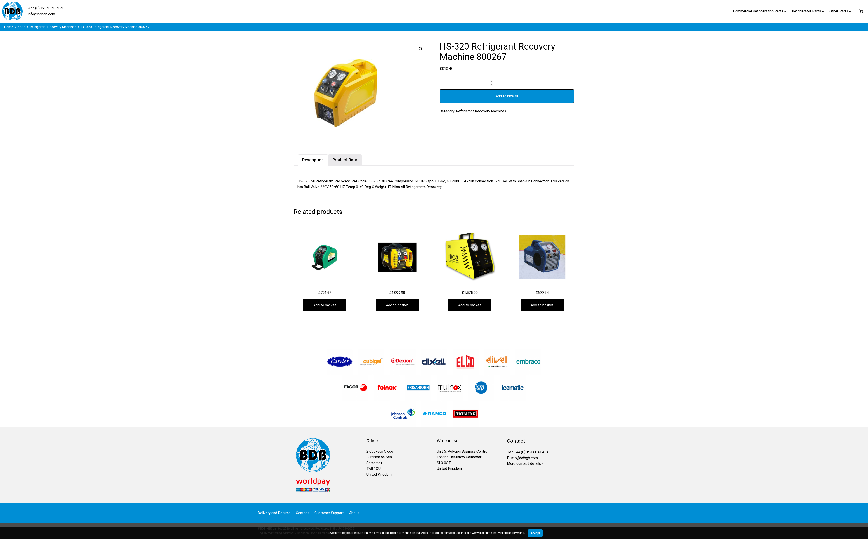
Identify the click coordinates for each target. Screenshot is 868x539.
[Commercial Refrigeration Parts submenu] (785, 11)
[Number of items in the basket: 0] (861, 11)
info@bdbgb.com (41, 14)
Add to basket (506, 96)
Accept (535, 533)
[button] (421, 49)
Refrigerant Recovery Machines (481, 111)
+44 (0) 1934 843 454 (45, 8)
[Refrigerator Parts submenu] (823, 11)
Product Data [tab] (344, 159)
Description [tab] (313, 159)
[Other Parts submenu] (850, 11)
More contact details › (525, 463)
